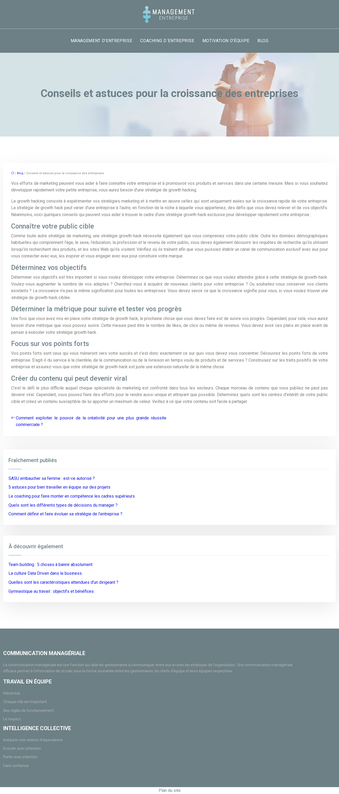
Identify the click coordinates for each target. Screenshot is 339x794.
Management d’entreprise (101, 40)
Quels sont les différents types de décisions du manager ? (63, 505)
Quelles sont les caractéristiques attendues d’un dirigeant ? (63, 582)
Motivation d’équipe (225, 40)
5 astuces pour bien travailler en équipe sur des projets (59, 487)
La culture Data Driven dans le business (45, 573)
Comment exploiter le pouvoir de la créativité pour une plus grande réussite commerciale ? (91, 421)
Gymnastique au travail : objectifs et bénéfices (51, 591)
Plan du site (170, 790)
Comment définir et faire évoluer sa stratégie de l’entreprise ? (65, 513)
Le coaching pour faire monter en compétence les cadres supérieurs (71, 496)
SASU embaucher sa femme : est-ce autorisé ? (51, 478)
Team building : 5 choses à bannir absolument (50, 564)
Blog (263, 40)
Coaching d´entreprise (167, 40)
